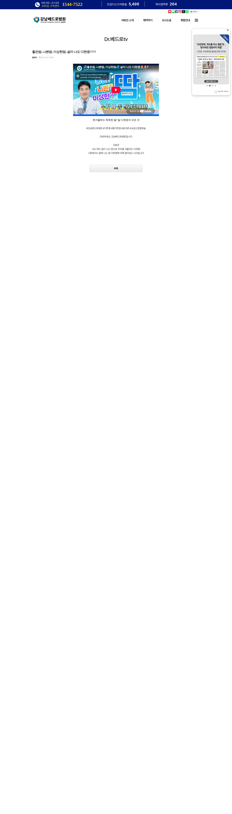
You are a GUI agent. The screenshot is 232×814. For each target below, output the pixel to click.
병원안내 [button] (185, 20)
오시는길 (166, 20)
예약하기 (148, 20)
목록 (116, 168)
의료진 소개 (127, 20)
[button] (207, 85)
